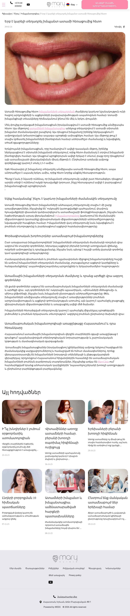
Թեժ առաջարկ (57, 575)
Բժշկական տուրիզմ (73, 568)
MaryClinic (103, 361)
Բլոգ (16, 13)
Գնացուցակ (94, 568)
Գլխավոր (7, 13)
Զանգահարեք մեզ (67, 597)
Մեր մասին (15, 568)
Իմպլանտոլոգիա (30, 13)
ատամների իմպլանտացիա (47, 128)
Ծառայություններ (34, 568)
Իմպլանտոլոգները (67, 215)
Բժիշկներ (53, 568)
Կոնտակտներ (113, 568)
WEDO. (58, 607)
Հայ (73, 4)
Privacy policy (75, 575)
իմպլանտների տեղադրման (57, 111)
